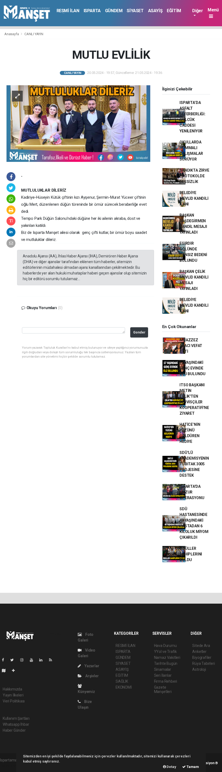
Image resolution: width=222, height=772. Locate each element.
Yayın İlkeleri (13, 695)
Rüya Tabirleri (203, 663)
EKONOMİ (124, 687)
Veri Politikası (14, 701)
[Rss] (52, 660)
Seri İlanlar (163, 675)
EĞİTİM (174, 10)
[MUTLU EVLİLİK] (78, 123)
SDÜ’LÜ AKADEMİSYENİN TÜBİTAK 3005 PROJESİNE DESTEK (194, 463)
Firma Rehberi (165, 681)
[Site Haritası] (6, 670)
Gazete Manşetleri (163, 689)
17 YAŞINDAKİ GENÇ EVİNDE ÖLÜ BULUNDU (192, 368)
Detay (171, 767)
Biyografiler (201, 657)
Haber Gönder (14, 730)
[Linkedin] (43, 660)
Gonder (139, 332)
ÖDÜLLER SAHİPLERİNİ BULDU (190, 554)
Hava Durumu (165, 645)
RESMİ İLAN (68, 10)
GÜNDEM (114, 10)
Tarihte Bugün (166, 663)
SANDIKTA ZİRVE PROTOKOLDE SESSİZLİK (194, 176)
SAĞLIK (122, 681)
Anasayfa (11, 34)
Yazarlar (91, 666)
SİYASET (135, 10)
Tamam (192, 767)
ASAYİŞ (155, 10)
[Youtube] (33, 660)
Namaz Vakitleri (167, 657)
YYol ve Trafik (165, 651)
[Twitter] (14, 660)
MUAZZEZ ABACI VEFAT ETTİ (190, 346)
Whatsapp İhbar (16, 724)
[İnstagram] (24, 660)
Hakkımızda (12, 689)
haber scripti (10, 766)
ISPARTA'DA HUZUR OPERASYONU (191, 492)
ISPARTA (92, 10)
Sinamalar (162, 669)
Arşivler (91, 676)
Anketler (199, 651)
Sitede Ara (201, 645)
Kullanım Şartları (16, 718)
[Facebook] (5, 660)
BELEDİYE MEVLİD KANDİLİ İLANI (193, 198)
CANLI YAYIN (33, 34)
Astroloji (199, 669)
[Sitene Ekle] (15, 670)
